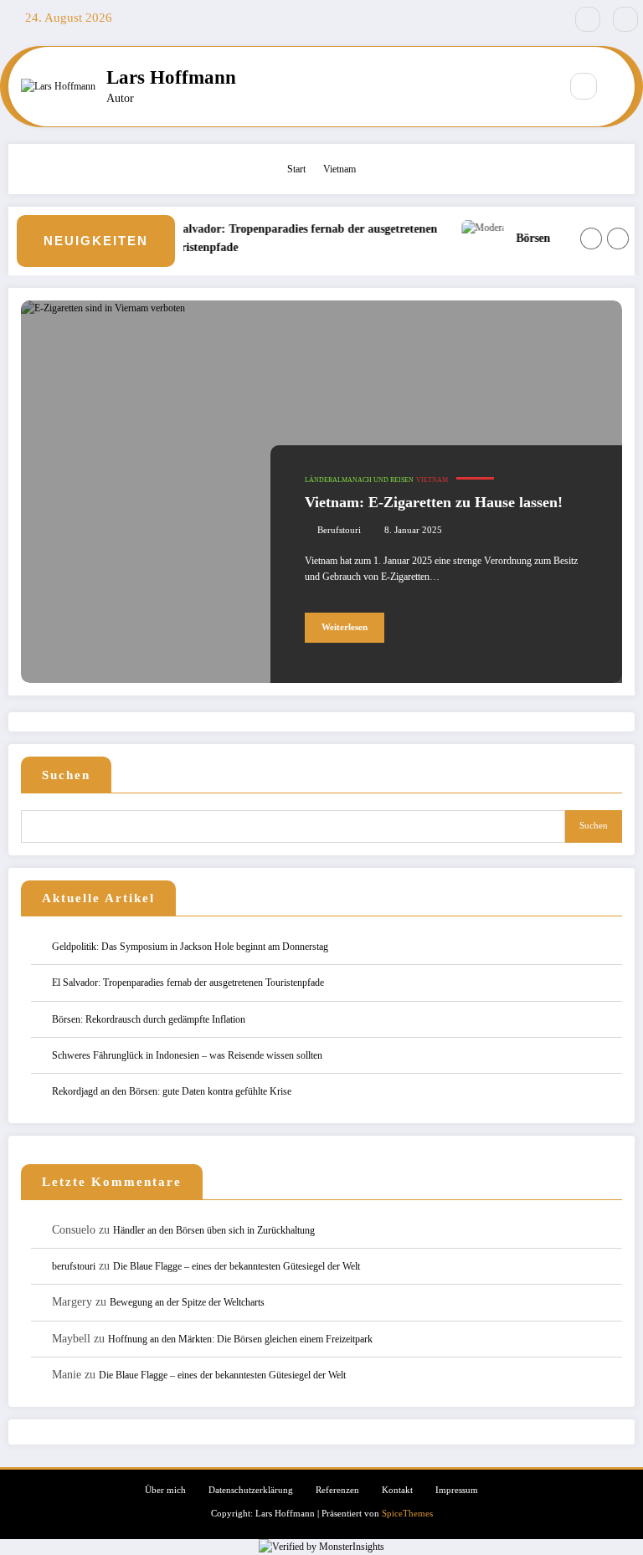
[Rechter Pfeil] (618, 238)
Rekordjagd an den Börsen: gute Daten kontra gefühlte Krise (171, 1091)
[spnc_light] (620, 87)
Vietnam (432, 480)
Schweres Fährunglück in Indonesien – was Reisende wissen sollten (187, 1055)
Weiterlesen (345, 627)
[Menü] (537, 86)
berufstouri (339, 530)
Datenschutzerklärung (250, 1490)
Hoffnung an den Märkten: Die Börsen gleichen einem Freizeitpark (240, 1339)
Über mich (165, 1490)
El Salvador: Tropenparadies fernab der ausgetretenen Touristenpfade (291, 238)
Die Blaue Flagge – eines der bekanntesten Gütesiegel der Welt (236, 1266)
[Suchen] (583, 86)
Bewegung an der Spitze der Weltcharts (187, 1302)
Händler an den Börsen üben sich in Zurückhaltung (214, 1230)
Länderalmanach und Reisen (359, 480)
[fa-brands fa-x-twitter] (625, 19)
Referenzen (337, 1490)
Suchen (66, 775)
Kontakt (397, 1490)
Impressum (456, 1490)
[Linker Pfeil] (591, 238)
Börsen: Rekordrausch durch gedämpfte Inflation (148, 1019)
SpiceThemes (407, 1513)
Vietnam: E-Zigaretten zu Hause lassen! (434, 502)
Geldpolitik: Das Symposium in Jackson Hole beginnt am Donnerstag (191, 946)
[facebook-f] (587, 19)
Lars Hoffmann (171, 77)
